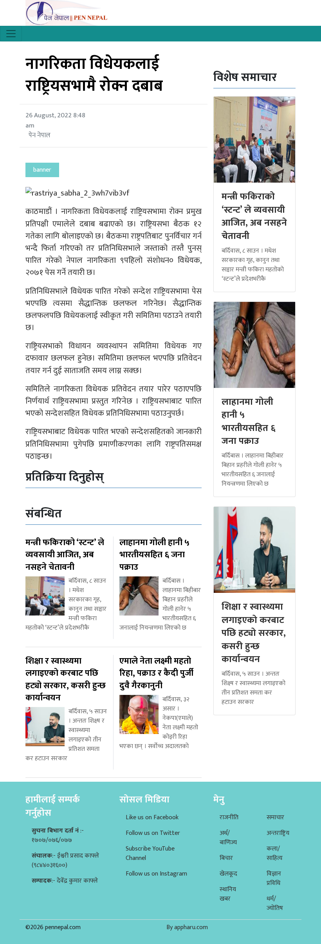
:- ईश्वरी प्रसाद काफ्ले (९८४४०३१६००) (65, 860)
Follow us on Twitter (153, 833)
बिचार (226, 858)
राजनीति (229, 817)
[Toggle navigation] (11, 33)
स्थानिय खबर (228, 894)
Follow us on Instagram (156, 874)
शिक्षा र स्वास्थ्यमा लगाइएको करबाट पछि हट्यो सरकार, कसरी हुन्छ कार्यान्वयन (254, 633)
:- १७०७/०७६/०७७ (58, 835)
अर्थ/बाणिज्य (228, 838)
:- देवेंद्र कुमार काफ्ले (65, 881)
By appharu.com (187, 927)
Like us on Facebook (152, 817)
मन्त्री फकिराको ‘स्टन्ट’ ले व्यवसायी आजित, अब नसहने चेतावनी (254, 216)
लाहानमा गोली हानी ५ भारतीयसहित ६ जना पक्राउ (249, 421)
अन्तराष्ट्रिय (278, 833)
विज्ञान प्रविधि (274, 878)
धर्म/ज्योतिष (275, 903)
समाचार (275, 817)
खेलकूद (228, 874)
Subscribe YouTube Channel (150, 853)
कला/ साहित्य (275, 853)
